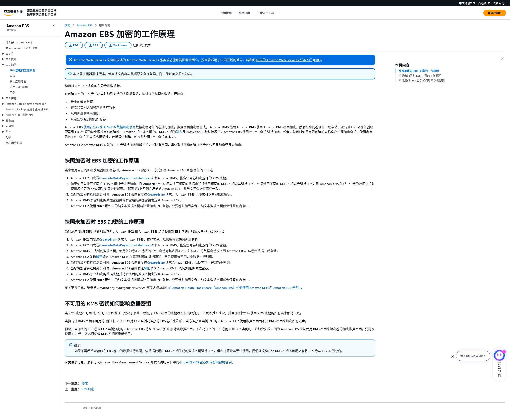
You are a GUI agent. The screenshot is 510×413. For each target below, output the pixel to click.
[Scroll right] (277, 13)
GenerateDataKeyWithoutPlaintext (125, 178)
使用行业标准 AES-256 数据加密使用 (109, 127)
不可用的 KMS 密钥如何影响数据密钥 (205, 362)
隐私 (85, 407)
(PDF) (317, 60)
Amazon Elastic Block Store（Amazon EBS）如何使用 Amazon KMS (220, 288)
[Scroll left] (217, 13)
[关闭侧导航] (54, 26)
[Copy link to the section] (61, 161)
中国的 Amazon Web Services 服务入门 (284, 60)
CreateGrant (156, 194)
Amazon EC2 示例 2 (287, 288)
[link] (104, 25)
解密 (99, 257)
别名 (179, 132)
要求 (85, 383)
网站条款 (96, 407)
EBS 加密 (88, 389)
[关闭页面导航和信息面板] (502, 59)
